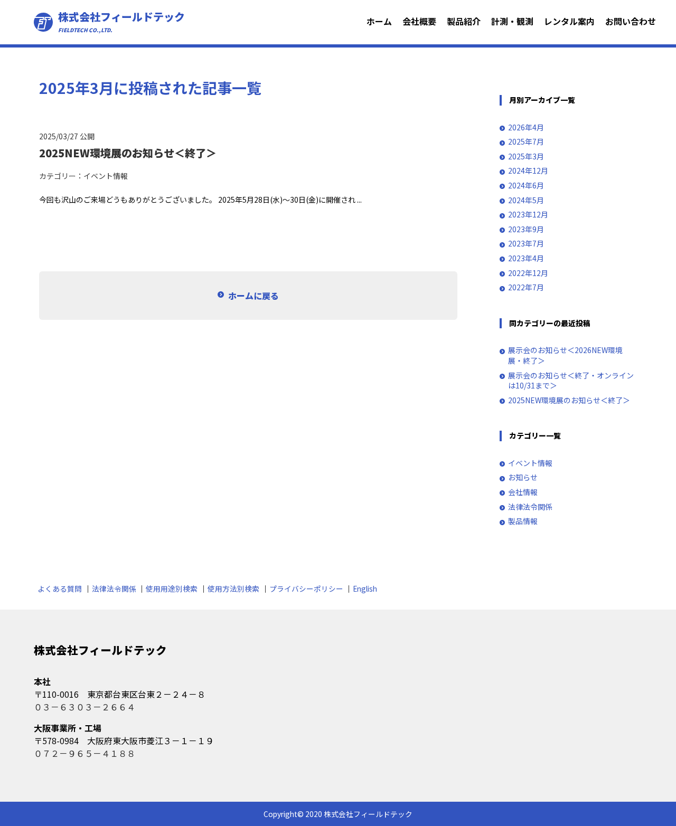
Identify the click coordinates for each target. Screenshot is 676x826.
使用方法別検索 (233, 588)
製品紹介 (464, 21)
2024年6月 (526, 186)
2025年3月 (526, 156)
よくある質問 (59, 588)
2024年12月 (528, 171)
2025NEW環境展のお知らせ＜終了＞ (569, 400)
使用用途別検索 (172, 588)
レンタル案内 (569, 21)
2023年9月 (526, 229)
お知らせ (523, 477)
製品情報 (523, 521)
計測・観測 (512, 21)
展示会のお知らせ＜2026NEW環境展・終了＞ (565, 355)
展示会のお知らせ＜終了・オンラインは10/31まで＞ (571, 381)
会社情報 (523, 492)
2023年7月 (526, 244)
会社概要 (419, 21)
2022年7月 (526, 287)
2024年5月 (526, 200)
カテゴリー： (61, 175)
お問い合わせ (630, 21)
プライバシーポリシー (306, 588)
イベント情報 (105, 175)
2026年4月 (526, 127)
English (365, 588)
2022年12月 (528, 273)
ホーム (379, 21)
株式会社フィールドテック (121, 22)
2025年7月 (526, 142)
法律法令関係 (530, 507)
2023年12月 (528, 215)
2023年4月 (526, 258)
